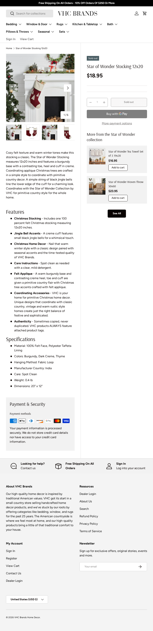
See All (117, 213)
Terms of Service (90, 531)
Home (9, 48)
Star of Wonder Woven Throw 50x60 (125, 184)
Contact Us (13, 573)
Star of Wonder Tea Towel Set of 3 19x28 (125, 153)
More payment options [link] (117, 123)
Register (11, 558)
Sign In (10, 39)
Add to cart (118, 167)
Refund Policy (88, 516)
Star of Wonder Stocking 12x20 (31, 48)
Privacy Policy (88, 523)
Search (84, 509)
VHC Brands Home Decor (27, 617)
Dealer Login (87, 494)
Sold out (129, 102)
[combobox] (29, 13)
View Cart (27, 39)
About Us (85, 501)
